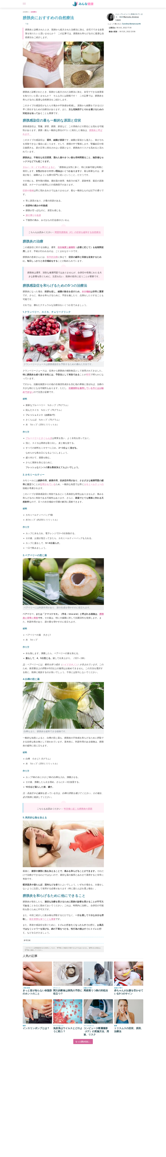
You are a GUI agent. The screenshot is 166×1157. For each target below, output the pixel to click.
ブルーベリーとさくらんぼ (39, 438)
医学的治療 (52, 257)
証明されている (48, 484)
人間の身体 (26, 988)
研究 (88, 374)
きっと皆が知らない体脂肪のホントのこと (37, 992)
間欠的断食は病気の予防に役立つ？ (67, 992)
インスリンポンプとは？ (36, 1028)
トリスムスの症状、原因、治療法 (128, 1030)
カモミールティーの (94, 484)
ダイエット (57, 988)
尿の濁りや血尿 (33, 215)
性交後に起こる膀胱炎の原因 (78, 808)
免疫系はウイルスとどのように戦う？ (67, 1030)
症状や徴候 (28, 190)
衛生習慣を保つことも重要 (42, 919)
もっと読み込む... (83, 1041)
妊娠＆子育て (88, 988)
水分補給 (86, 291)
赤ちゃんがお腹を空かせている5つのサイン (128, 992)
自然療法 (26, 12)
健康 (24, 1025)
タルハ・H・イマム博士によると (39, 167)
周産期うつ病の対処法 (96, 990)
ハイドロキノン (69, 664)
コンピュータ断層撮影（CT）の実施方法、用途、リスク (96, 1031)
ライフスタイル (58, 1025)
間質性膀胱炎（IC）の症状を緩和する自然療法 (78, 232)
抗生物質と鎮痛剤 (66, 247)
